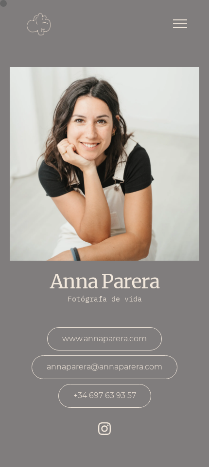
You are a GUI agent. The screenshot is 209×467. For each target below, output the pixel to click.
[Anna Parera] (39, 24)
